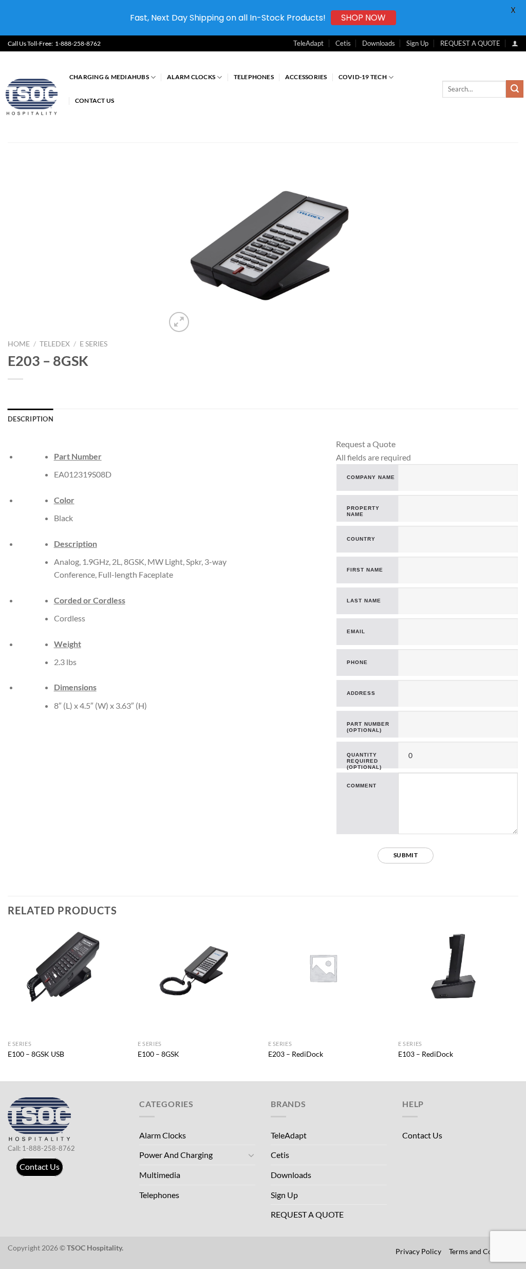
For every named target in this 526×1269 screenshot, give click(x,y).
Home (19, 344)
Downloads (378, 43)
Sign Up (417, 43)
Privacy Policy (418, 1251)
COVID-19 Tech (363, 77)
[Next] (517, 1004)
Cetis (343, 43)
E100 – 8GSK (158, 1054)
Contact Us (94, 100)
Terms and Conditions (483, 1251)
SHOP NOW (363, 18)
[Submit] (514, 89)
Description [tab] (30, 419)
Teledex (55, 344)
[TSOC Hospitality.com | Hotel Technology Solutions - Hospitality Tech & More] (36, 97)
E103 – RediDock (425, 1054)
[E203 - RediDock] (328, 967)
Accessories (306, 77)
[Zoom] (179, 322)
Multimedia (159, 1175)
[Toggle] (251, 1155)
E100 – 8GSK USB (36, 1054)
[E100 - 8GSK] (197, 967)
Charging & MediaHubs (109, 77)
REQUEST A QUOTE (470, 43)
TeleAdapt (308, 43)
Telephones (254, 77)
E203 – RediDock (295, 1054)
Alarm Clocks (191, 77)
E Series (93, 344)
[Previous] (8, 1004)
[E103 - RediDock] (458, 967)
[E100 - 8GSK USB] (67, 967)
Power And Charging (176, 1155)
